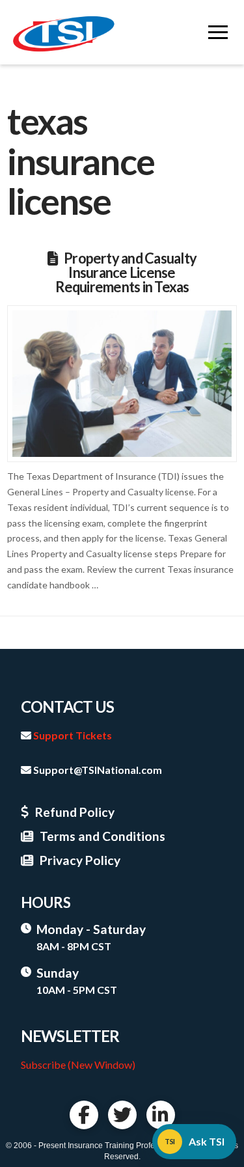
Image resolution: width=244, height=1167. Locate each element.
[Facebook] (84, 1115)
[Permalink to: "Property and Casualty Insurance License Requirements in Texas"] (122, 383)
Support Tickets (72, 735)
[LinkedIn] (160, 1115)
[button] (218, 32)
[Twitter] (122, 1115)
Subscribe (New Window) (78, 1064)
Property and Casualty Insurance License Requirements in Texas (126, 272)
